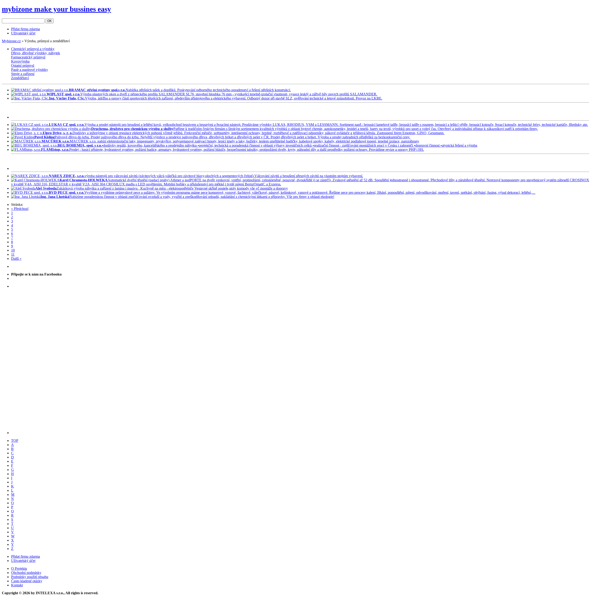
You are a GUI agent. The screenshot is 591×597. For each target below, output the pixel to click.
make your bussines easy (56, 9)
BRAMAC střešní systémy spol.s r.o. (97, 90)
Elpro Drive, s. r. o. (57, 133)
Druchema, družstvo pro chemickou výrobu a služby (132, 129)
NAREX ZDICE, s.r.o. (66, 176)
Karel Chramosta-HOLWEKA (84, 180)
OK (49, 21)
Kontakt (17, 585)
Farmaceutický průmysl (28, 57)
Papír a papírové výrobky (29, 70)
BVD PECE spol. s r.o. (66, 192)
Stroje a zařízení (22, 74)
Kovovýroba (20, 61)
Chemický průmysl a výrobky (32, 49)
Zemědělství (20, 78)
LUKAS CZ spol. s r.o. (66, 125)
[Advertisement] (65, 111)
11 (13, 254)
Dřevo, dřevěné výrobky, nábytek (35, 53)
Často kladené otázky (26, 581)
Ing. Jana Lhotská (55, 197)
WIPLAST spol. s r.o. (63, 94)
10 (13, 250)
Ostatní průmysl (22, 65)
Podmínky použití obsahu (29, 577)
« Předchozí (19, 209)
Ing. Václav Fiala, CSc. (67, 98)
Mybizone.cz (11, 41)
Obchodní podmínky (26, 573)
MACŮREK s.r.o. (56, 141)
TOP (14, 440)
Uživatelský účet (23, 33)
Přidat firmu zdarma (25, 29)
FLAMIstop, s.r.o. (55, 150)
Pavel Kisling (44, 137)
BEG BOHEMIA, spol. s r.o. (79, 145)
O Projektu (19, 568)
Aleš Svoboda (46, 188)
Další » (16, 259)
